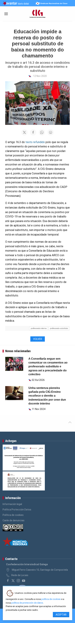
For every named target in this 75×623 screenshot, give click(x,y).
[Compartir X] (24, 132)
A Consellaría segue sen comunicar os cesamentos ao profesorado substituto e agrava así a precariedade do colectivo (48, 366)
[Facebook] (8, 580)
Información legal (12, 504)
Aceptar (61, 614)
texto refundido (35, 142)
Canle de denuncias (13, 520)
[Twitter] (13, 580)
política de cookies (51, 599)
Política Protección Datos (17, 509)
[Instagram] (18, 580)
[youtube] (23, 580)
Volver (37, 339)
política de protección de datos (27, 602)
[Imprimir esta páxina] (50, 132)
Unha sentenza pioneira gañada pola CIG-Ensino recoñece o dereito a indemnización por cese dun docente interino (47, 395)
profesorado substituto (59, 328)
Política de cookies (13, 515)
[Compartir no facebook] (33, 132)
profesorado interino (39, 328)
